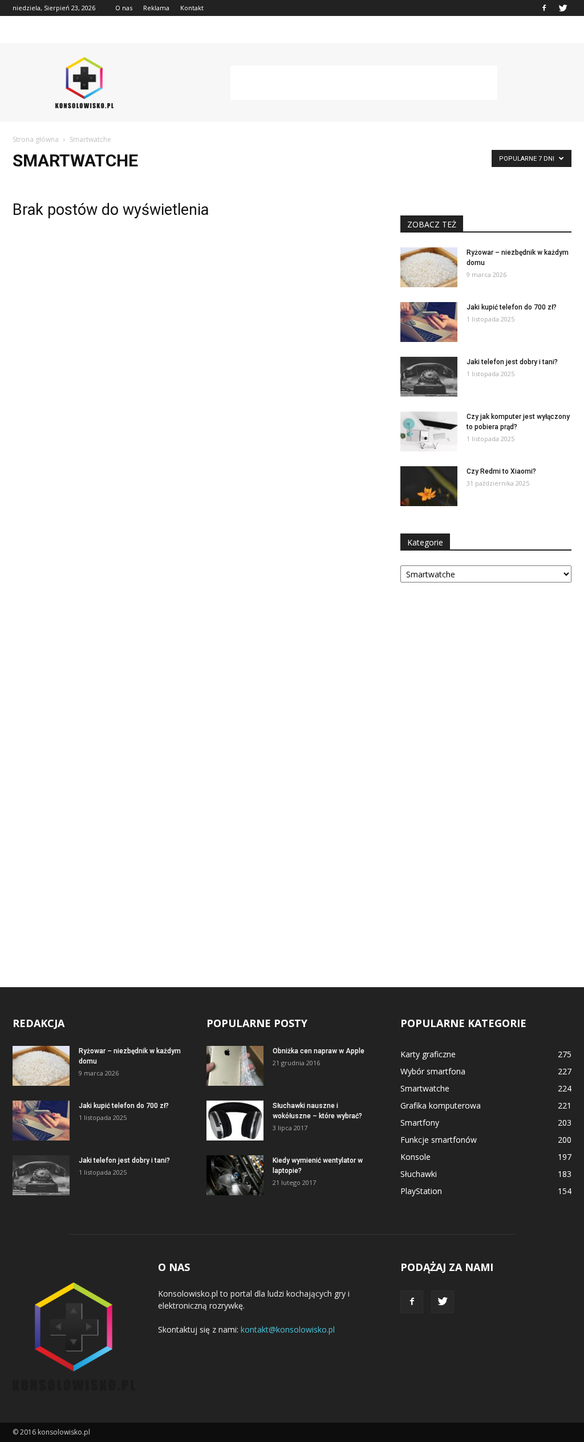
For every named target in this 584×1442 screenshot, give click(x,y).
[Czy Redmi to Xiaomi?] (428, 486)
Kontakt (192, 7)
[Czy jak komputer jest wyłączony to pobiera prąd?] (428, 431)
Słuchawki (418, 1173)
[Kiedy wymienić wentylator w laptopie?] (234, 1175)
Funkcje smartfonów (438, 1139)
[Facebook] (544, 8)
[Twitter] (562, 8)
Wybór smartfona (432, 1071)
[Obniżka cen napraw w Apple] (234, 1066)
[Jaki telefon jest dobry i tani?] (428, 377)
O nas (123, 7)
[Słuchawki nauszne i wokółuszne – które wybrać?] (234, 1120)
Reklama (156, 7)
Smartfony (419, 1122)
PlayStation (421, 1191)
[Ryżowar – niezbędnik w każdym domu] (428, 267)
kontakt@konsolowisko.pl (288, 1329)
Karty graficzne (428, 1054)
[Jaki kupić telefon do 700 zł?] (428, 322)
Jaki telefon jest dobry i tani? (512, 362)
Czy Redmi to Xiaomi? (501, 471)
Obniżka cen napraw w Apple (318, 1051)
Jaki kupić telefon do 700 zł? (512, 307)
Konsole (415, 1156)
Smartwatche (424, 1088)
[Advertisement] (363, 83)
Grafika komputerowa (440, 1105)
